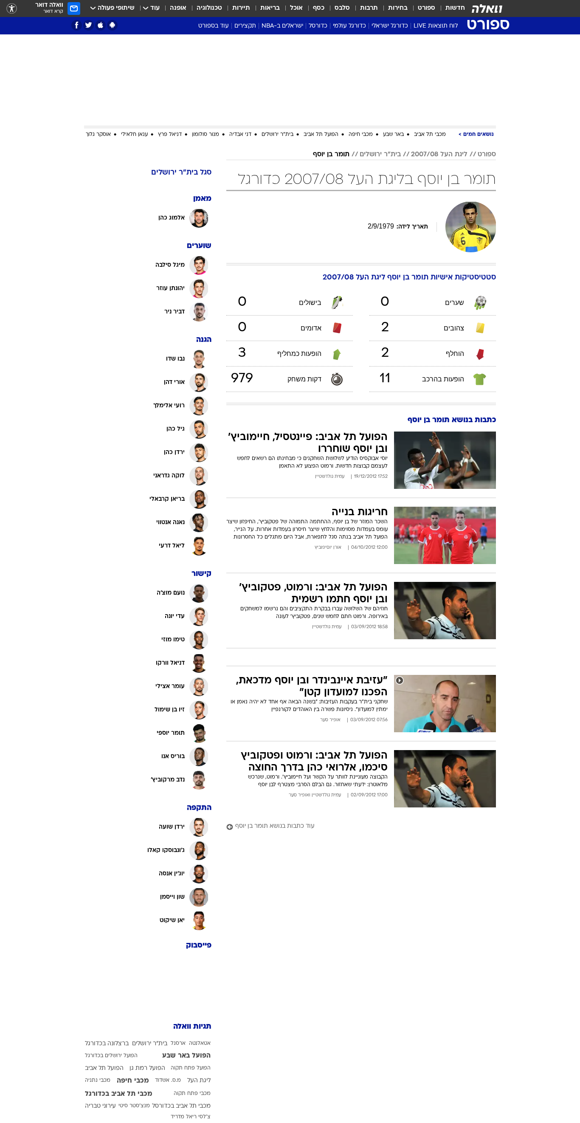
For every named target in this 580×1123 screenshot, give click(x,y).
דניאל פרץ (170, 134)
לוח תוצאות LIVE (436, 26)
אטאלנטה (200, 1043)
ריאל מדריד (184, 1117)
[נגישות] (11, 8)
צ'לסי (204, 1117)
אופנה (178, 8)
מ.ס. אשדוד (168, 1080)
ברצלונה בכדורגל (107, 1044)
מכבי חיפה (361, 134)
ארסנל (178, 1043)
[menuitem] (450, 8)
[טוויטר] (88, 25)
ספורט (426, 8)
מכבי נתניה (97, 1080)
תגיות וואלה (192, 1026)
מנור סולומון (205, 134)
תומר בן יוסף (331, 154)
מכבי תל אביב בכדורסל (181, 1106)
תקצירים (245, 26)
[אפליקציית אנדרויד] (112, 25)
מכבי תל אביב (430, 134)
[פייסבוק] (76, 25)
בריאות (270, 8)
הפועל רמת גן (147, 1068)
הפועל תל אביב (321, 134)
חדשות (455, 8)
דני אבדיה (240, 134)
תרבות (369, 8)
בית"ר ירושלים (277, 134)
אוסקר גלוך (98, 134)
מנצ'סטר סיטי (134, 1106)
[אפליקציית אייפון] (100, 25)
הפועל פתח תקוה (191, 1068)
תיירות (241, 8)
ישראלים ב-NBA (282, 26)
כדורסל (318, 26)
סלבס (342, 8)
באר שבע (393, 134)
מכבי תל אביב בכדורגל (118, 1094)
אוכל (296, 8)
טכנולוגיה (209, 8)
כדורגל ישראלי (390, 26)
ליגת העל (199, 1080)
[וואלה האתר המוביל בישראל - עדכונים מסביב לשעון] (487, 8)
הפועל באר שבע (186, 1055)
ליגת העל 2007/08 (439, 154)
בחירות (398, 8)
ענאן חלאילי (134, 134)
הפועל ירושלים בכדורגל (111, 1055)
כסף (318, 8)
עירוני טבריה (100, 1106)
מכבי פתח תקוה (192, 1093)
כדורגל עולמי (349, 26)
